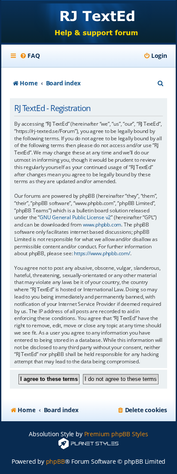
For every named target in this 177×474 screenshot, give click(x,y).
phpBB (55, 461)
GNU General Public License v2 (75, 217)
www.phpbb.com (102, 224)
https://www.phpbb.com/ (102, 253)
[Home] (88, 22)
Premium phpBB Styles (116, 434)
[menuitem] (30, 56)
